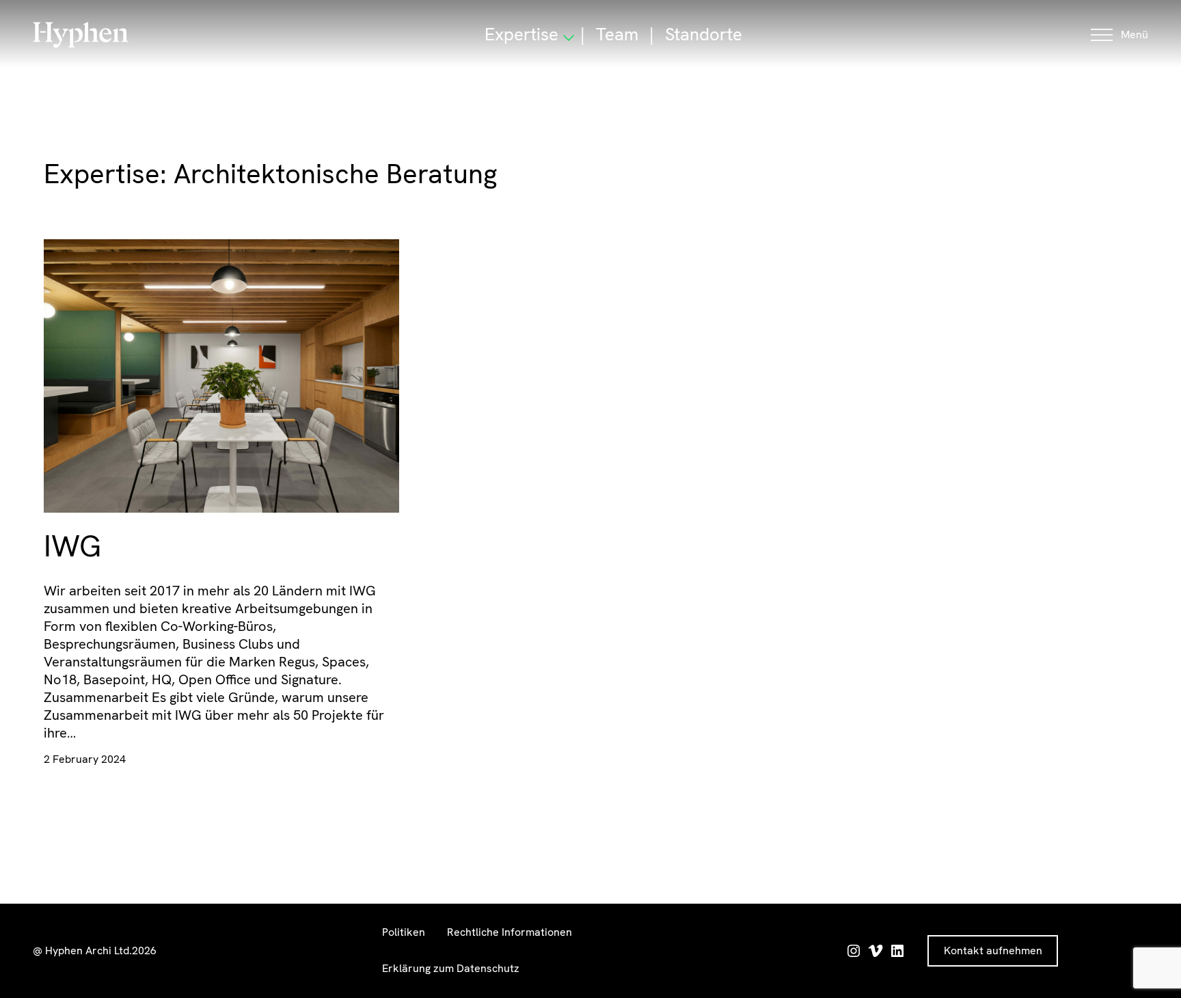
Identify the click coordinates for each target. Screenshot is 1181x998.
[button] (1119, 35)
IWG (72, 545)
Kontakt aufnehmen (993, 950)
